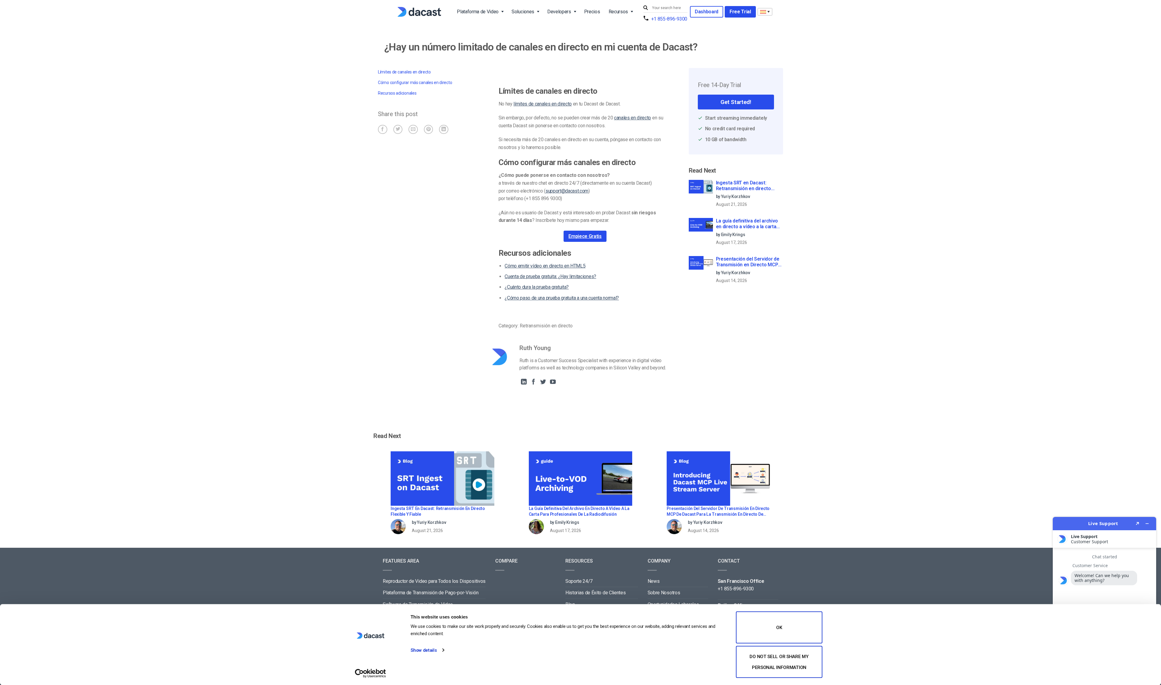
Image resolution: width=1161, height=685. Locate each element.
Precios (592, 12)
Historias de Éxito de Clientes (595, 593)
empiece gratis (585, 236)
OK (779, 627)
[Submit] (646, 8)
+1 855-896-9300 (669, 19)
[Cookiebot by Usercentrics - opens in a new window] (370, 673)
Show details (424, 650)
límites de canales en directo (542, 104)
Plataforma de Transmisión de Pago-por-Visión (430, 593)
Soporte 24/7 (579, 581)
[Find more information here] (1104, 598)
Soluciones (523, 12)
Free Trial (740, 12)
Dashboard (706, 12)
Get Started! (735, 102)
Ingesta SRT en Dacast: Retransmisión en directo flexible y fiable (743, 186)
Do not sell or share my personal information (779, 662)
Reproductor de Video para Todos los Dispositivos (434, 581)
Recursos (618, 12)
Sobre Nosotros (664, 593)
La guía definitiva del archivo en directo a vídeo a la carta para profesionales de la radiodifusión (747, 224)
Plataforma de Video (478, 12)
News (654, 581)
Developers (559, 12)
